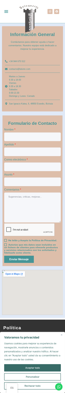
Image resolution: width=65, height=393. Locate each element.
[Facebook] (56, 11)
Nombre (9, 129)
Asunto (9, 174)
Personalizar (32, 376)
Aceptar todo (32, 367)
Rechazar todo (32, 385)
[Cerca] (62, 335)
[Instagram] (50, 11)
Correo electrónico (16, 159)
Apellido (10, 144)
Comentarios (12, 189)
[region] (32, 362)
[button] (6, 11)
